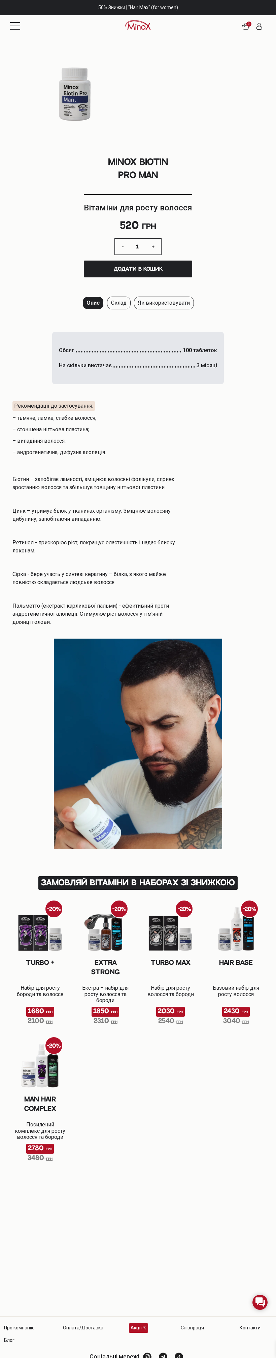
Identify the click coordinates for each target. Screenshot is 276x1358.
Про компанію (19, 1327)
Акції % (138, 1327)
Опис (93, 303)
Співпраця (192, 1327)
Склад (119, 303)
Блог (9, 1340)
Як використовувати (164, 303)
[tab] (93, 303)
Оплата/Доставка (83, 1327)
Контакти (250, 1327)
